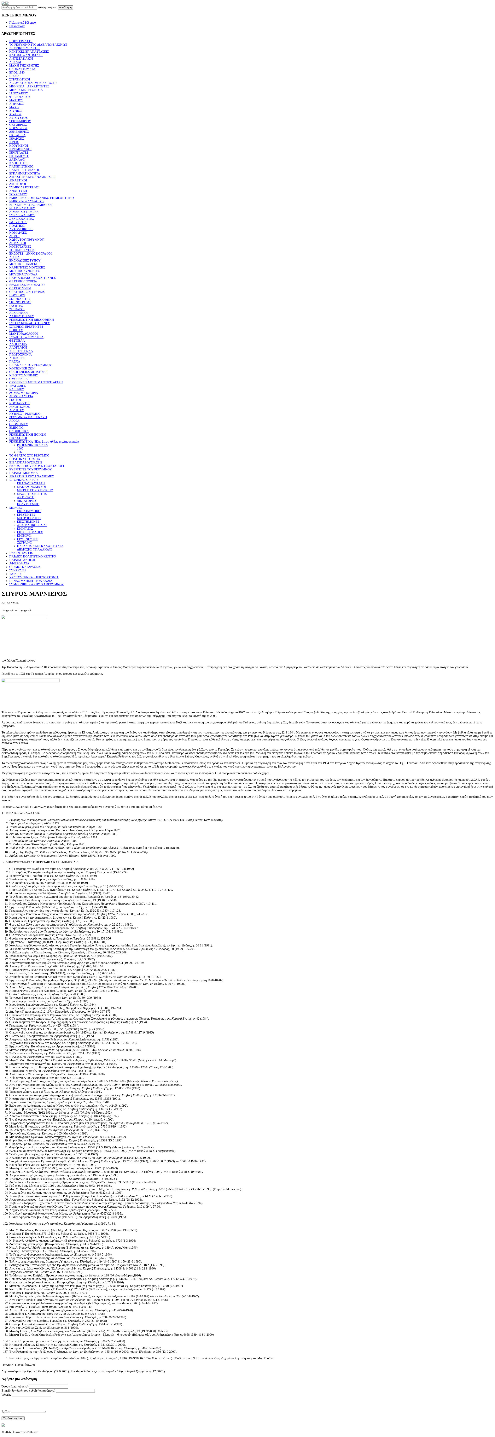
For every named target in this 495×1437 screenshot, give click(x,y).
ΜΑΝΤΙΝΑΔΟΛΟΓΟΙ (23, 333)
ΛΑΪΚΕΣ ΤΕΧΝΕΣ (21, 316)
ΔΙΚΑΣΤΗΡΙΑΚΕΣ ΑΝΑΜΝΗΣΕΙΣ (32, 177)
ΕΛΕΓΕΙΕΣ (16, 389)
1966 (20, 448)
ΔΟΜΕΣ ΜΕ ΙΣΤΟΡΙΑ (23, 392)
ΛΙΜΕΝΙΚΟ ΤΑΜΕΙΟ (23, 211)
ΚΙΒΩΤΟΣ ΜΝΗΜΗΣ (23, 375)
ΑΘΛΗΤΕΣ (16, 410)
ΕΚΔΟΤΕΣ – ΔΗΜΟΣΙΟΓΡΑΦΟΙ (30, 253)
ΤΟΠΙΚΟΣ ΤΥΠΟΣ (21, 250)
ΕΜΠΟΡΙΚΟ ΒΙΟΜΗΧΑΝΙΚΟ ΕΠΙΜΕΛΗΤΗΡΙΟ (41, 197)
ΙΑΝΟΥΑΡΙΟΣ (18, 93)
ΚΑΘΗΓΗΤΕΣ (18, 163)
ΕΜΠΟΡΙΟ (16, 427)
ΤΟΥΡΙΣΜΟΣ (18, 194)
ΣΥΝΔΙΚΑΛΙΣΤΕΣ (21, 218)
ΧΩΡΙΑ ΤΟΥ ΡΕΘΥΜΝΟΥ (26, 239)
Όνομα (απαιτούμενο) (15, 1386)
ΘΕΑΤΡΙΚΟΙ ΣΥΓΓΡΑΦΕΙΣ (26, 291)
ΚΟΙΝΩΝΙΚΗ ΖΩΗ (22, 368)
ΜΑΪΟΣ (14, 107)
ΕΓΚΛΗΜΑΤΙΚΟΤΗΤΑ (24, 173)
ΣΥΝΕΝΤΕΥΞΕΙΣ (21, 553)
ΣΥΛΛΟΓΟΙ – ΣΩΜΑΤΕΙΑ (26, 337)
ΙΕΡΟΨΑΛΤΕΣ (18, 152)
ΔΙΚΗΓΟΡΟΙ (17, 184)
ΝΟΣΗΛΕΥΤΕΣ (19, 403)
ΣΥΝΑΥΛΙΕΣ (17, 570)
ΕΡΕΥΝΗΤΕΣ (26, 514)
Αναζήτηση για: (47, 7)
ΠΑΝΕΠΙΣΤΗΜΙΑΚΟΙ (24, 170)
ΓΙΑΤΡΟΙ (15, 399)
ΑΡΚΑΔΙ (15, 62)
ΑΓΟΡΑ (14, 420)
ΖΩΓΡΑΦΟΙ (17, 309)
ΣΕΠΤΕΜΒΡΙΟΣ (20, 121)
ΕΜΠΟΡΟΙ (24, 535)
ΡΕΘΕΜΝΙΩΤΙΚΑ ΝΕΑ (32, 445)
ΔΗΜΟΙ (14, 236)
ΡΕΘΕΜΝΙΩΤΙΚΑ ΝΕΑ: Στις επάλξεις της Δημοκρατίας (44, 441)
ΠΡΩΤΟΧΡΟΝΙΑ (20, 354)
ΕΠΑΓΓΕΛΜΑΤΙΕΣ (22, 208)
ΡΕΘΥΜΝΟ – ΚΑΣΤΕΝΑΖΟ (28, 417)
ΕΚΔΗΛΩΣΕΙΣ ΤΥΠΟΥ (25, 260)
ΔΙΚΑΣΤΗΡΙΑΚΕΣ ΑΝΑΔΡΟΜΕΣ (31, 476)
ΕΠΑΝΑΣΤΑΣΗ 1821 (31, 483)
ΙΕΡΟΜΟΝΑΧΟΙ (20, 149)
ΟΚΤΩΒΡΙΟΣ (18, 124)
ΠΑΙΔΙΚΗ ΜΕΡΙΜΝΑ (23, 472)
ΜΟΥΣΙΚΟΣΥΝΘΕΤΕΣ (24, 271)
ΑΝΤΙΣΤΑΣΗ (25, 497)
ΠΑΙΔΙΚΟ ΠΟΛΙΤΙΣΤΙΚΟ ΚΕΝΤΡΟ (32, 556)
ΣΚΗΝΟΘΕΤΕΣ (19, 298)
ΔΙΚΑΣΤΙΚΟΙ (18, 180)
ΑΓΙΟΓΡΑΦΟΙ (18, 312)
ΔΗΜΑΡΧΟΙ (17, 243)
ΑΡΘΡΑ (14, 257)
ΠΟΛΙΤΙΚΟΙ (17, 225)
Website (6, 1394)
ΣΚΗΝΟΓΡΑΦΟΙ (20, 302)
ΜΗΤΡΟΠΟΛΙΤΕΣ (29, 518)
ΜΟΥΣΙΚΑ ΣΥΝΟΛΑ (23, 274)
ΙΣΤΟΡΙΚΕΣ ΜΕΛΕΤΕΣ (24, 48)
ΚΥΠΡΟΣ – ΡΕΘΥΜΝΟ (25, 413)
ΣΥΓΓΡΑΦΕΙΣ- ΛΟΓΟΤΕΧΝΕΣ (29, 323)
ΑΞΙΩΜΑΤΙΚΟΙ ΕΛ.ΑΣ (32, 525)
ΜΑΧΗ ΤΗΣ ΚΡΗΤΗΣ (24, 65)
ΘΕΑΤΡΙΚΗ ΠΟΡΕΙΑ (23, 281)
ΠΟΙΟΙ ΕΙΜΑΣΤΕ (20, 41)
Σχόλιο (6, 1411)
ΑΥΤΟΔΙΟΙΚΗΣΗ (21, 229)
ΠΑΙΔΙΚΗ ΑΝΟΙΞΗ (22, 560)
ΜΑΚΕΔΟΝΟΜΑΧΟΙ (31, 486)
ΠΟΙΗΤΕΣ (16, 330)
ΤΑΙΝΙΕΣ (15, 573)
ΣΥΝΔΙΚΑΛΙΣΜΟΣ (22, 215)
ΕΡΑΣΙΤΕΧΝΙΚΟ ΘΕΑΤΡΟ (27, 284)
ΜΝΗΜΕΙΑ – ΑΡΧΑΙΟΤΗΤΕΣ (29, 86)
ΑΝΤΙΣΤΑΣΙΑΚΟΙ (21, 58)
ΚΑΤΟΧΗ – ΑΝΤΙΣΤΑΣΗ (26, 55)
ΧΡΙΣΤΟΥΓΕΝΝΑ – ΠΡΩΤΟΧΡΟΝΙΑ (34, 577)
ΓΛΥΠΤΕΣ (16, 305)
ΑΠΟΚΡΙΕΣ (17, 358)
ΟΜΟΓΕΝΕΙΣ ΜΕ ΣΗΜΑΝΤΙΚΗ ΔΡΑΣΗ (36, 382)
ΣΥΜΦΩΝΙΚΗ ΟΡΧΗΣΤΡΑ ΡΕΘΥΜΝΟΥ (36, 584)
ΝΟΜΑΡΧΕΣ (18, 232)
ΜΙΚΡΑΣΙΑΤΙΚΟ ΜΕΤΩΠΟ (35, 490)
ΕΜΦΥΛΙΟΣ (25, 528)
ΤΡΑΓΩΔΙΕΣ (17, 385)
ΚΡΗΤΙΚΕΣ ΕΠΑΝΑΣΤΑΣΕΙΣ (29, 51)
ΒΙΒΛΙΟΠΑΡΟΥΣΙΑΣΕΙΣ (25, 462)
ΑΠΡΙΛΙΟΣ (16, 103)
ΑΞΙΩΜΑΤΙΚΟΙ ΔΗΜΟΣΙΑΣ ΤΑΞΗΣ (33, 83)
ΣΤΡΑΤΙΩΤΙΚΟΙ (19, 79)
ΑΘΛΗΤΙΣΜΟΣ (19, 406)
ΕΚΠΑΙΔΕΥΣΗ (19, 156)
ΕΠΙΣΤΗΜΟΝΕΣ (28, 521)
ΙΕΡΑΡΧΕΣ (16, 138)
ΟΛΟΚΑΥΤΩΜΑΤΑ (22, 69)
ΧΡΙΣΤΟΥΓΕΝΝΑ (21, 351)
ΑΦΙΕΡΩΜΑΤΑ (19, 563)
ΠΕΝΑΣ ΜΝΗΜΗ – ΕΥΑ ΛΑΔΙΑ (30, 580)
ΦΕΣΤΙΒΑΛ (17, 340)
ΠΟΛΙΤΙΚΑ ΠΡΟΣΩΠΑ (24, 459)
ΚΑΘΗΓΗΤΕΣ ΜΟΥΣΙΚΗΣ (27, 267)
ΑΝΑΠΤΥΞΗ (18, 190)
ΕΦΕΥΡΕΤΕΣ (18, 222)
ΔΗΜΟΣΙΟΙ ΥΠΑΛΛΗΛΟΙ (34, 549)
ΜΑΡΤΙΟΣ (16, 100)
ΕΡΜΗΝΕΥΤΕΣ (27, 539)
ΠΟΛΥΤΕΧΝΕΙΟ (28, 504)
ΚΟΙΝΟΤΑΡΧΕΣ (20, 246)
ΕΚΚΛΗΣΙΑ (17, 135)
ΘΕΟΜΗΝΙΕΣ (18, 424)
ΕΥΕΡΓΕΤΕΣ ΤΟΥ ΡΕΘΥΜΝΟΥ (30, 469)
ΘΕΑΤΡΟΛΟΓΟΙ (20, 288)
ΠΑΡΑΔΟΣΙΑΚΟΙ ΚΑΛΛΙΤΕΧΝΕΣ (32, 278)
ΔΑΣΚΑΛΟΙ (17, 159)
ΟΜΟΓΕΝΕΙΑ (18, 378)
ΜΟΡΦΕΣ (15, 507)
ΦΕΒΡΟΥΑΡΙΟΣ (19, 96)
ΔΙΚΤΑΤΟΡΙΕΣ (26, 500)
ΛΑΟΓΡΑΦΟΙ (18, 347)
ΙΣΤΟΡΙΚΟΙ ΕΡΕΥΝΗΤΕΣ (26, 326)
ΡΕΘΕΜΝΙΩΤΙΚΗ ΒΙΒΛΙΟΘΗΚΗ (31, 319)
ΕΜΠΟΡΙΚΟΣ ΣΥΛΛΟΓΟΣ (26, 201)
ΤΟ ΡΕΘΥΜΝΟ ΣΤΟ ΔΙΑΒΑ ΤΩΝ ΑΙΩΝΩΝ (38, 44)
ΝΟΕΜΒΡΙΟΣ (18, 128)
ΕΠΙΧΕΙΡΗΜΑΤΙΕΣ (30, 532)
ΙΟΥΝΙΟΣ (15, 110)
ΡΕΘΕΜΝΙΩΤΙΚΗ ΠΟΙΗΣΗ (27, 434)
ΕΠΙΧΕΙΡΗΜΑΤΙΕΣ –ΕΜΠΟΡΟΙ (30, 204)
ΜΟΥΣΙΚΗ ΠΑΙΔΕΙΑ (23, 264)
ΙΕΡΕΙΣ (14, 142)
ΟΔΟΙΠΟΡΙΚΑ (19, 431)
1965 (20, 452)
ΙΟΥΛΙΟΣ (15, 114)
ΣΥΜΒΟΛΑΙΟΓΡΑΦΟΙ (24, 187)
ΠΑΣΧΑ (14, 361)
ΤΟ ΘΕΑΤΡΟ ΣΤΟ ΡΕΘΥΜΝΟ (29, 455)
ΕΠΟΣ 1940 (17, 72)
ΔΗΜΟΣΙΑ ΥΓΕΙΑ (21, 396)
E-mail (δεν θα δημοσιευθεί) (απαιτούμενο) (28, 1390)
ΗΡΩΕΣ (14, 76)
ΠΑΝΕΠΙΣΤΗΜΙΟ (21, 166)
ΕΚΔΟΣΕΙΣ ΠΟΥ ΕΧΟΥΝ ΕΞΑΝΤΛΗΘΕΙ (36, 466)
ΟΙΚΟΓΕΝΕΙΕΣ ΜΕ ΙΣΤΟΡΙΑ (28, 372)
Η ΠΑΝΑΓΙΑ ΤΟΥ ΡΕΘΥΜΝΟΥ (30, 365)
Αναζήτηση (65, 7)
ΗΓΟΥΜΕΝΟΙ (18, 145)
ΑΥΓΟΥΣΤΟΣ (18, 117)
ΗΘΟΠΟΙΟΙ (17, 295)
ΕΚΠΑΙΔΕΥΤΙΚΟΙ (29, 511)
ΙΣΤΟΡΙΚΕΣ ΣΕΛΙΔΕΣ (23, 479)
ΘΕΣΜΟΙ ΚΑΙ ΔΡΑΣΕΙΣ (24, 566)
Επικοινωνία (17, 26)
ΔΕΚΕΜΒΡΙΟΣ (19, 131)
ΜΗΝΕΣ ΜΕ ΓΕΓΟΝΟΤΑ (26, 89)
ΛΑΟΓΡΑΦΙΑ (18, 344)
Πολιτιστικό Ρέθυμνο (22, 22)
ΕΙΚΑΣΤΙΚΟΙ (18, 438)
